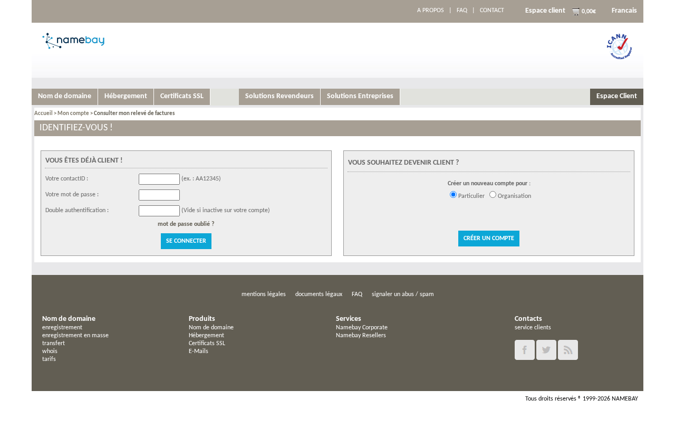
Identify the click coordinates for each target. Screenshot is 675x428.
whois (49, 351)
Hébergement (206, 335)
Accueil (43, 114)
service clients (533, 328)
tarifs (49, 359)
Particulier (471, 196)
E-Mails (198, 351)
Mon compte (73, 114)
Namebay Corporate (362, 328)
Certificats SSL (207, 343)
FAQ (462, 10)
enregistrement (62, 328)
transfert (53, 343)
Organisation (514, 196)
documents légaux (318, 294)
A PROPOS (430, 10)
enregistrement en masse (75, 335)
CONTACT (492, 10)
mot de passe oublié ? (186, 224)
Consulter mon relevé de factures (134, 114)
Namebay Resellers (361, 335)
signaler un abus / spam (403, 294)
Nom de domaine (211, 328)
